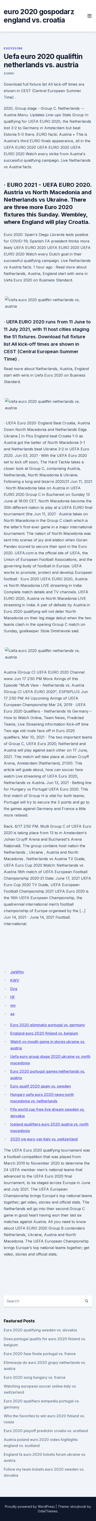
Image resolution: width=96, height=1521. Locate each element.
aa (12, 1013)
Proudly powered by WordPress (30, 1506)
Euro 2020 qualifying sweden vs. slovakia (40, 1330)
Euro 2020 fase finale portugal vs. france (40, 1353)
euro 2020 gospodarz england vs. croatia (39, 15)
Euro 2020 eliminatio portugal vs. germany (47, 1025)
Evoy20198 (13, 48)
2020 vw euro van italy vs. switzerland (44, 1139)
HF (12, 997)
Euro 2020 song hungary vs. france (34, 1377)
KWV (14, 980)
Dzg (13, 988)
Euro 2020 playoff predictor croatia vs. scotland (46, 1430)
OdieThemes (48, 1511)
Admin (9, 73)
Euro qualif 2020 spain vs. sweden (40, 1086)
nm (13, 1005)
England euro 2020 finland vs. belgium (44, 1033)
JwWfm (17, 972)
